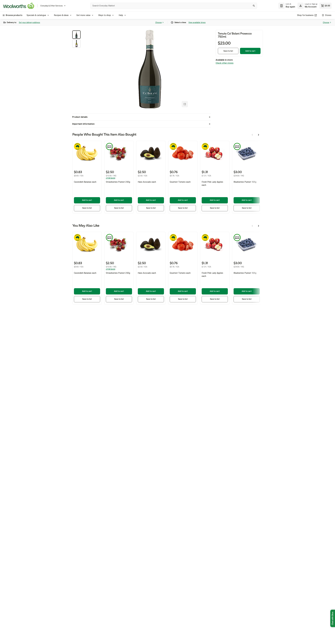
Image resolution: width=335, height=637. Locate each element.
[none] (307, 6)
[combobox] (173, 6)
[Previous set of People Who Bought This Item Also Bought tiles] (252, 135)
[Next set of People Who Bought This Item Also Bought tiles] (258, 135)
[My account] (300, 6)
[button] (76, 34)
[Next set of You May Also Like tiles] (258, 226)
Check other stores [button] (224, 63)
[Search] (254, 6)
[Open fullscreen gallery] (185, 104)
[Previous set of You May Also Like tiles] (252, 226)
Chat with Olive (333, 618)
